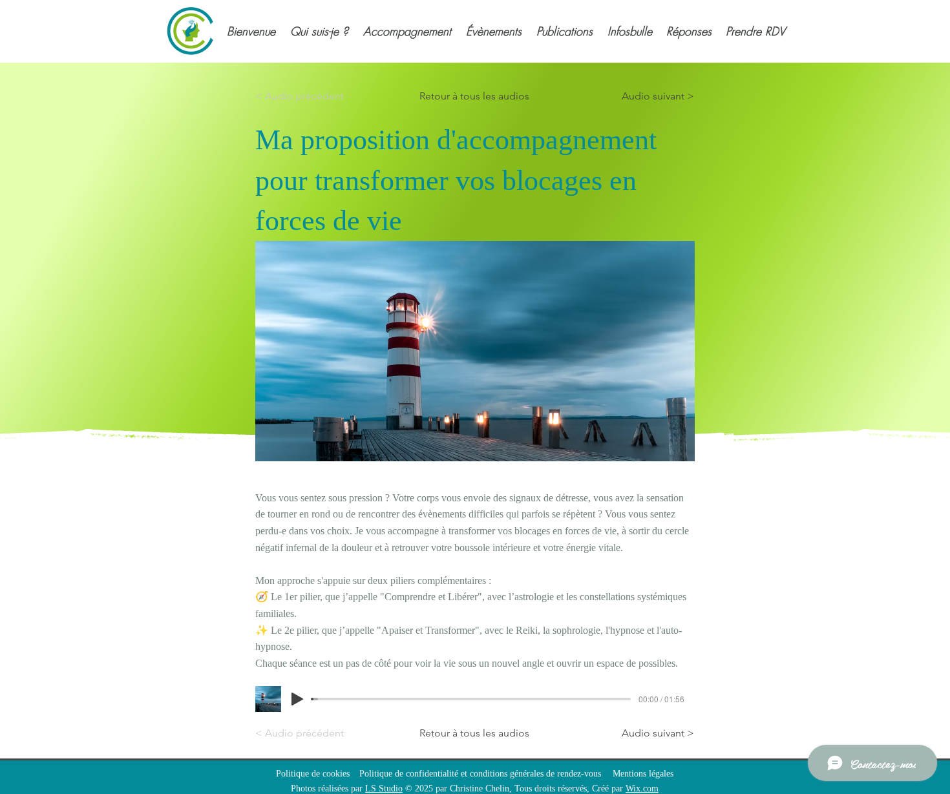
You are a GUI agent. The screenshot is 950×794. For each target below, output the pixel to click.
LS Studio (384, 788)
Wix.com (642, 788)
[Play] (297, 699)
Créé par (609, 788)
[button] (318, 31)
